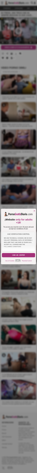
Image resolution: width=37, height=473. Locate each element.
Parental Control (27, 261)
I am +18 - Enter (18, 255)
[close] (34, 211)
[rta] (18, 261)
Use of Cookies (9, 261)
